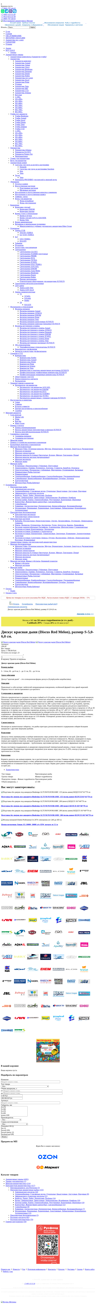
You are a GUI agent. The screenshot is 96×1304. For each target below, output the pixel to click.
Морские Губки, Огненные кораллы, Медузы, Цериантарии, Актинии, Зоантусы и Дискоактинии (54, 449)
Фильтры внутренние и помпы (27, 326)
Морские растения (22, 565)
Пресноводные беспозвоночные (23, 512)
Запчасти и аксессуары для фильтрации (30, 351)
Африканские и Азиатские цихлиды (29, 493)
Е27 (16, 237)
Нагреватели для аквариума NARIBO (35, 394)
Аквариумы (15, 59)
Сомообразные (21, 504)
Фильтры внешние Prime (29, 317)
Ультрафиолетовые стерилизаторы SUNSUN (37, 347)
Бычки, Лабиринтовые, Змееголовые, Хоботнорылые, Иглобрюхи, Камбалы (45, 498)
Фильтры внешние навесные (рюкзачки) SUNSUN (40, 324)
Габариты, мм (6, 1105)
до (2, 1093)
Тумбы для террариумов (20, 158)
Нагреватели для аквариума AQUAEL (35, 387)
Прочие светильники (28, 279)
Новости (16, 1269)
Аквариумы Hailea (22, 76)
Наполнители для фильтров (26, 349)
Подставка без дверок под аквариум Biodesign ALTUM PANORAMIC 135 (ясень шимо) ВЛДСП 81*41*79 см (46, 797)
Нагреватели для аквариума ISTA (33, 392)
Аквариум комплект (23, 61)
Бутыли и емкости (22, 406)
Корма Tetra (24, 220)
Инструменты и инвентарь (21, 400)
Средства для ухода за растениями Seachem (37, 169)
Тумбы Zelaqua (21, 127)
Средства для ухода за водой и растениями (32, 165)
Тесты (17, 175)
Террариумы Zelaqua (23, 150)
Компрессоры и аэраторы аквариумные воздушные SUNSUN (44, 370)
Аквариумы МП (21, 88)
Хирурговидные (21, 481)
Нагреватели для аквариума (26, 385)
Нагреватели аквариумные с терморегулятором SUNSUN (43, 398)
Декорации (14, 182)
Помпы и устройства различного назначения (28, 442)
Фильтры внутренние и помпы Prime (34, 339)
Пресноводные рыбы (18, 487)
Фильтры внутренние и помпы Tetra (34, 341)
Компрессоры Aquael (28, 360)
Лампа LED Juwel (27, 290)
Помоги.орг (5, 1269)
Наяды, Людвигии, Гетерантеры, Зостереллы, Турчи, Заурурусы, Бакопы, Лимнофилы (49, 525)
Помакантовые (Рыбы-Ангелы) (27, 472)
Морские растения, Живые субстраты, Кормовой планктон (33, 561)
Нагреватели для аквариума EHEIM (34, 389)
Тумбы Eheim (20, 122)
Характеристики (12, 770)
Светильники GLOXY (29, 252)
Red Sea (18, 421)
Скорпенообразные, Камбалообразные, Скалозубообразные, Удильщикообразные (47, 476)
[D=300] (14, 1109)
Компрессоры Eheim (28, 362)
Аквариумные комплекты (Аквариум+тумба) (28, 57)
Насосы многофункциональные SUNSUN (32, 432)
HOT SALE (10, 50)
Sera (21, 171)
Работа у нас (8, 1271)
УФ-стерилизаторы (22, 345)
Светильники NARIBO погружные (34, 254)
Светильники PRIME (28, 256)
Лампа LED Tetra (26, 288)
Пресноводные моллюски (25, 514)
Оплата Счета (11, 593)
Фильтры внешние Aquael (30, 311)
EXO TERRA (25, 239)
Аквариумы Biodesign (23, 69)
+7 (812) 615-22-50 (8, 17)
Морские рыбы (16, 464)
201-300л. (19, 101)
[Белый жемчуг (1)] (22, 1132)
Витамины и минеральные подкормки (30, 224)
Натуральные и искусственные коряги (30, 194)
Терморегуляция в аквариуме (22, 383)
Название (5, 1080)
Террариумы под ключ (24, 78)
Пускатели (19, 245)
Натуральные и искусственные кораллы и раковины (36, 192)
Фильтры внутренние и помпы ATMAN (36, 330)
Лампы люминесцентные (25, 292)
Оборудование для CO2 (24, 377)
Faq (23, 1269)
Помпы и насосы (17, 425)
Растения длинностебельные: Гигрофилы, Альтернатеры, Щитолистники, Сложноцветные (51, 527)
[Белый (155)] (22, 1130)
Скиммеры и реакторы (19, 434)
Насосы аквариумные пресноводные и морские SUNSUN (38, 430)
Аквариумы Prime (22, 82)
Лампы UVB (20, 230)
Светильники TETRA (28, 260)
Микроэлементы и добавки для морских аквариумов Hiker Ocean (46, 226)
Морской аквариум (13, 413)
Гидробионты (11, 485)
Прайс (12, 591)
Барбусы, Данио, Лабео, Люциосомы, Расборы (33, 495)
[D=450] (14, 1113)
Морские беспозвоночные (20, 447)
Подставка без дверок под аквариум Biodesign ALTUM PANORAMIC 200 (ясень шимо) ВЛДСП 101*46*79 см (47, 815)
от (2, 1091)
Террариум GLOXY (23, 152)
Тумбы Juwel (20, 120)
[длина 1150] (14, 1115)
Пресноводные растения (20, 519)
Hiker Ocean (19, 423)
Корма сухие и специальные (26, 214)
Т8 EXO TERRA (26, 233)
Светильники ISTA (27, 258)
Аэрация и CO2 (16, 353)
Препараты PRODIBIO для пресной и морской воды (36, 180)
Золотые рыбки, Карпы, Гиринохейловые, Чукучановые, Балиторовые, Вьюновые (48, 500)
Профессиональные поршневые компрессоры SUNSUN (42, 375)
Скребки (18, 411)
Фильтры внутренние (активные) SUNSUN (37, 343)
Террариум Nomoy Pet (24, 154)
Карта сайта (89, 1269)
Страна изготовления (9, 1122)
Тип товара (5, 1084)
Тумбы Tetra (20, 125)
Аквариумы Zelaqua (23, 93)
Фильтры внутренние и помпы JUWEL (35, 336)
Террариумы (15, 148)
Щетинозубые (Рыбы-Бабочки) (27, 483)
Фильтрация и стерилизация (21, 307)
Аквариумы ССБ (22, 91)
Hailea (26, 300)
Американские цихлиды (25, 489)
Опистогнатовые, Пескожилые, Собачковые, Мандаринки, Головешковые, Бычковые (49, 470)
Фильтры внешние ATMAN (31, 313)
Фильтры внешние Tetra (29, 319)
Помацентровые (21, 474)
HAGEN (23, 241)
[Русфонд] (48, 1263)
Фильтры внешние (22, 309)
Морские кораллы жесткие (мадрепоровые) (32, 457)
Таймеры (18, 243)
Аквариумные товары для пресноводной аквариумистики (33, 542)
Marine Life (19, 417)
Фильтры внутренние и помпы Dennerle (36, 332)
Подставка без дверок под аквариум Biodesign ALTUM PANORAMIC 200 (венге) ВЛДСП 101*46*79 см (44, 806)
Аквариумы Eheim (22, 74)
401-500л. (19, 105)
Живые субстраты (22, 563)
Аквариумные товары (14, 55)
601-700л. (19, 110)
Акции (8, 48)
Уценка (13, 52)
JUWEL (27, 296)
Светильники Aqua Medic (30, 271)
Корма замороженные (23, 222)
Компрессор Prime (27, 364)
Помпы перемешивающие (25, 428)
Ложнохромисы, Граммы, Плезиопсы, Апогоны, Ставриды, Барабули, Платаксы (47, 468)
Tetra (21, 173)
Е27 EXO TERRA (27, 235)
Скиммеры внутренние (24, 438)
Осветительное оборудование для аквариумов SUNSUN (42, 281)
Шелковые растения (28, 190)
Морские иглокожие (23, 451)
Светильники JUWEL (28, 262)
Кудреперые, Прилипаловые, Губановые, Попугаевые (36, 466)
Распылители (20, 381)
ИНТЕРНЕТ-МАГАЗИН (15, 38)
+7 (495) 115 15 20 (29, 1283)
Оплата (8, 589)
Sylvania (27, 298)
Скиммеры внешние (23, 436)
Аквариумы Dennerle (23, 72)
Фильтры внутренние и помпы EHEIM (35, 334)
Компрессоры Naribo (28, 358)
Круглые (18, 95)
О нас (8, 31)
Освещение (14, 228)
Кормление (14, 205)
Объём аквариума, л (9, 1088)
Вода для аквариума (18, 161)
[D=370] (14, 1111)
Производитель (7, 1118)
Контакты (52, 1269)
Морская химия (16, 440)
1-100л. (18, 97)
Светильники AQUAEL (29, 267)
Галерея (9, 34)
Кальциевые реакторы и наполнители (25, 445)
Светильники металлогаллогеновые (29, 283)
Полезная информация (37, 1269)
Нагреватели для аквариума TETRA (34, 396)
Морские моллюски (23, 459)
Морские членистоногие (25, 453)
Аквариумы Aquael (22, 63)
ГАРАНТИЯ (10, 42)
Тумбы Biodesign (21, 116)
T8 (21, 303)
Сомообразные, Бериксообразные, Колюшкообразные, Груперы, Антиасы (44, 478)
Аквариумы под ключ (15, 40)
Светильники (20, 250)
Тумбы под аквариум (18, 114)
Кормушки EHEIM (27, 209)
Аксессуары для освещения (26, 247)
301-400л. (19, 103)
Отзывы (9, 44)
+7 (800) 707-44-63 (8, 8)
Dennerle (23, 167)
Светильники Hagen (28, 275)
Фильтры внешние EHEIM (30, 315)
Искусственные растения (25, 186)
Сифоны (18, 404)
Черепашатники (21, 156)
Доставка (71, 1269)
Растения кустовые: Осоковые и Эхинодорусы (33, 531)
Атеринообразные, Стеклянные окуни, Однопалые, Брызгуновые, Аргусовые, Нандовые (50, 491)
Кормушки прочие (27, 211)
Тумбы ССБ (19, 129)
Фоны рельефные (27, 201)
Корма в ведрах (26, 216)
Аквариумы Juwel (22, 80)
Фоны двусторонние (28, 203)
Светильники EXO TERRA (31, 264)
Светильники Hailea (28, 277)
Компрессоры (20, 356)
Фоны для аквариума (23, 199)
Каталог (61, 1269)
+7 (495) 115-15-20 (8, 14)
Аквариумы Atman (22, 65)
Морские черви (21, 461)
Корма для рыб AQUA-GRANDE (33, 218)
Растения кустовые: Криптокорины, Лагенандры (34, 529)
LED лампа (19, 286)
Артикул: (4, 1100)
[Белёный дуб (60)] (22, 1134)
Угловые (18, 84)
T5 (21, 294)
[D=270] (14, 1107)
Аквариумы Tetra (22, 86)
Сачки (17, 402)
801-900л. (19, 112)
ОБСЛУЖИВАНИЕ (14, 36)
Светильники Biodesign (29, 273)
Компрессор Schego (27, 366)
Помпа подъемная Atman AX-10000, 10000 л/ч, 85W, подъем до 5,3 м (29, 824)
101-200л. (19, 99)
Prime (17, 419)
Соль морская (15, 415)
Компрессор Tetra (26, 368)
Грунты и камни (21, 184)
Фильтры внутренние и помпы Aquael (35, 328)
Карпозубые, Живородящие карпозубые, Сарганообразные (38, 502)
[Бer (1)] (22, 1128)
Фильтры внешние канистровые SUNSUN (37, 322)
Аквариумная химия (18, 163)
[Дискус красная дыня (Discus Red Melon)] (18, 642)
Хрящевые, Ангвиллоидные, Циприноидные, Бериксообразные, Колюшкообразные (48, 506)
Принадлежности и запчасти (26, 379)
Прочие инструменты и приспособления (31, 409)
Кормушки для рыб (22, 207)
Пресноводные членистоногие (27, 517)
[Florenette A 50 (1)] (22, 1126)
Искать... (4, 27)
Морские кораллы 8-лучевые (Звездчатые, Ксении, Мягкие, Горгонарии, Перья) (47, 455)
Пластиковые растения (29, 188)
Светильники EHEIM (28, 269)
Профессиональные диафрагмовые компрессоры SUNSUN (43, 372)
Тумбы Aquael (20, 118)
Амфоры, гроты (21, 197)
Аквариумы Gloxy (22, 67)
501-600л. (19, 108)
